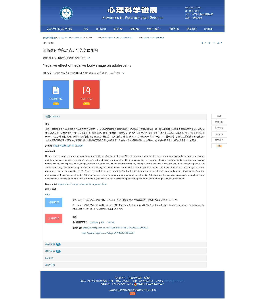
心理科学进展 (49, 37)
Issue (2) (78, 37)
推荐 (75, 217)
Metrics (49, 258)
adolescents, (85, 184)
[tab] (125, 117)
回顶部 (219, 146)
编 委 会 (117, 29)
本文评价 (50, 265)
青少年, (71, 145)
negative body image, (68, 184)
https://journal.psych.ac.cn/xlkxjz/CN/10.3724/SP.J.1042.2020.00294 (115, 227)
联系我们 (192, 29)
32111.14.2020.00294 (153, 37)
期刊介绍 (101, 29)
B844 (47, 194)
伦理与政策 (153, 29)
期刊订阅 (174, 29)
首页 (85, 29)
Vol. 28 (68, 37)
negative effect (99, 184)
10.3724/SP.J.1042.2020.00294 (117, 37)
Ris (102, 222)
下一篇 (216, 43)
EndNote (94, 222)
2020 (60, 37)
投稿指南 (135, 29)
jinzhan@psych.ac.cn (174, 281)
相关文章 (52, 251)
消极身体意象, (60, 145)
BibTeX (111, 222)
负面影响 (79, 145)
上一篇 (207, 43)
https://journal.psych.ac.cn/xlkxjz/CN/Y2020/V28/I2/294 (108, 233)
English (208, 29)
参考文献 (52, 244)
